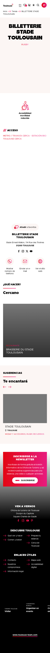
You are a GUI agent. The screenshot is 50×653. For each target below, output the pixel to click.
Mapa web (36, 560)
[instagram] (23, 251)
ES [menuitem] (20, 5)
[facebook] (19, 251)
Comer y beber (15, 540)
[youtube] (31, 251)
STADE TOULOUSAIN (18, 426)
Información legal (15, 571)
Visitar (8, 611)
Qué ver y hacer (15, 536)
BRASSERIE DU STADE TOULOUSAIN (20, 351)
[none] (20, 5)
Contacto (12, 560)
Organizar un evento (32, 609)
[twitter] (27, 251)
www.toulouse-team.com (25, 635)
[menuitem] (20, 5)
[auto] (33, 5)
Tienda (14, 11)
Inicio (5, 11)
